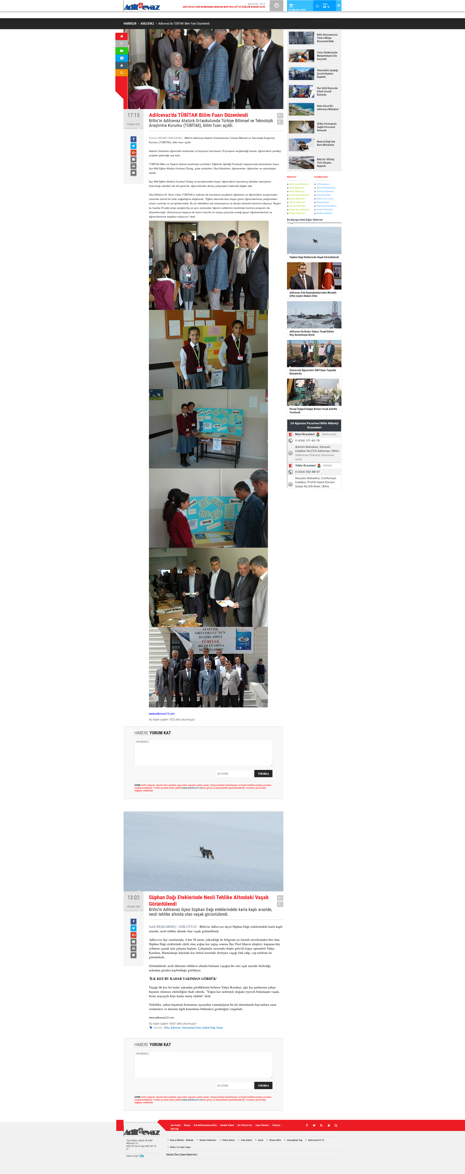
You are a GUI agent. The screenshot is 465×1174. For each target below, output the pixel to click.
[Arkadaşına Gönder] (133, 159)
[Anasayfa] (121, 36)
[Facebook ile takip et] (306, 1125)
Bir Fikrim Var (245, 1125)
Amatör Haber (227, 1125)
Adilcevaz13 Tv (316, 1140)
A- (280, 122)
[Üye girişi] (121, 65)
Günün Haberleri (207, 1140)
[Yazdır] (133, 166)
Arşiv (260, 1140)
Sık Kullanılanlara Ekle (205, 1125)
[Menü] (121, 43)
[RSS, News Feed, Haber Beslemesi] (321, 1125)
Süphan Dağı (208, 1027)
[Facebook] (133, 139)
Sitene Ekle (275, 1140)
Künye (187, 1125)
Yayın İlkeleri (262, 1125)
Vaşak (219, 1027)
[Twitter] (133, 146)
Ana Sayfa (176, 1125)
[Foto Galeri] (121, 58)
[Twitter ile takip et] (314, 1125)
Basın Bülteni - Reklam (181, 1140)
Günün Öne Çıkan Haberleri (181, 1154)
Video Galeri (228, 1140)
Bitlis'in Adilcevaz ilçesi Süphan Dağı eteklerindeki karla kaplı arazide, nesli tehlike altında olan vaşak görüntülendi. (210, 912)
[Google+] (133, 153)
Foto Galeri (246, 1140)
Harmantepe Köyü (191, 1027)
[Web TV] (121, 51)
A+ (280, 115)
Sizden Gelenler (324, 213)
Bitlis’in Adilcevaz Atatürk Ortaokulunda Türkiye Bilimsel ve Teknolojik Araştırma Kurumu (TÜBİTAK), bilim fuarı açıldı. (211, 123)
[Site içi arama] (121, 72)
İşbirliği (175, 1128)
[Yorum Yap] (133, 173)
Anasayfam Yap (294, 1140)
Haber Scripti (132, 1156)
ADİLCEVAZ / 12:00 (227, 5)
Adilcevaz (176, 1027)
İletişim (276, 1125)
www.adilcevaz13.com (162, 713)
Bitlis (166, 1027)
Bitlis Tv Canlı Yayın (180, 1147)
